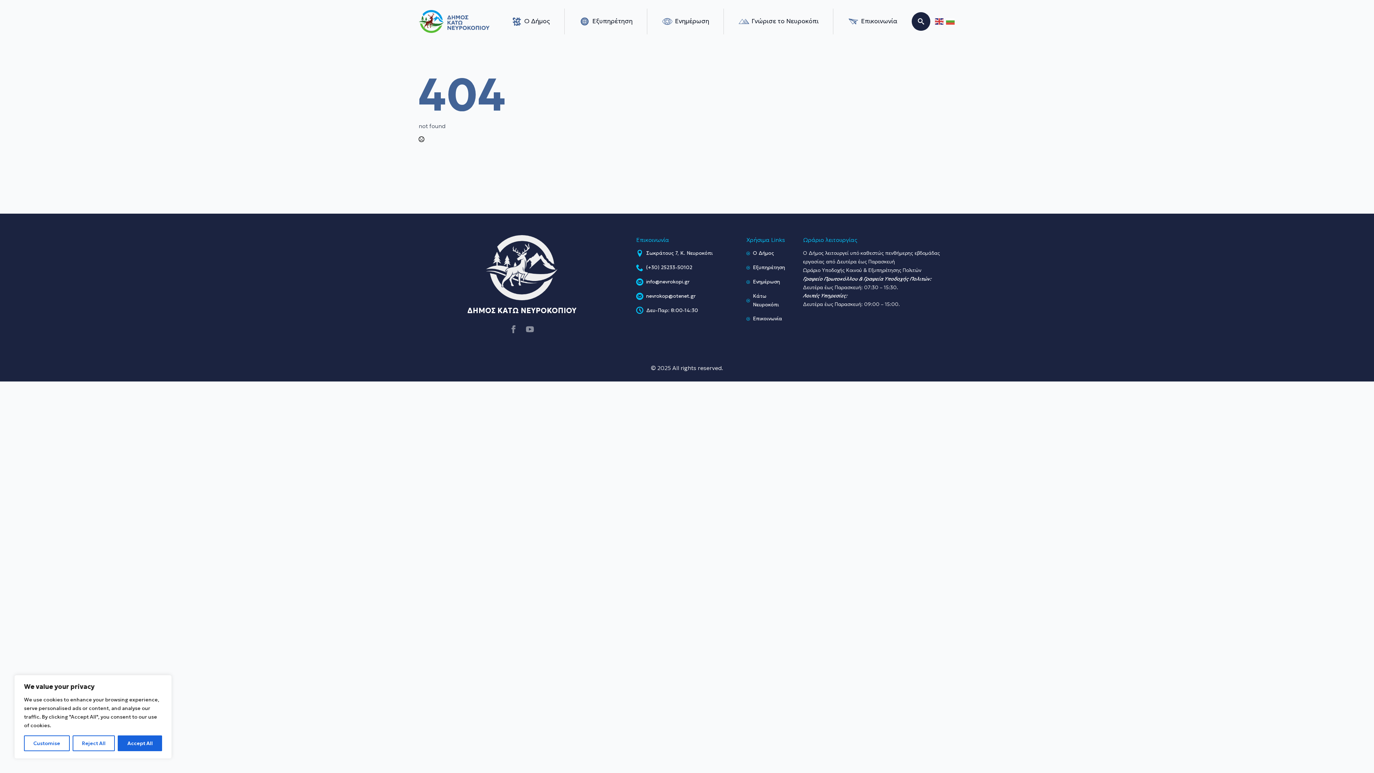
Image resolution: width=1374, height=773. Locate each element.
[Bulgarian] (950, 21)
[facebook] (513, 329)
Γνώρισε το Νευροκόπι (785, 21)
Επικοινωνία (879, 21)
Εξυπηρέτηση (612, 21)
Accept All (140, 743)
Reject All (94, 743)
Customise (46, 743)
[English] (939, 21)
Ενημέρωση (692, 21)
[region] (93, 717)
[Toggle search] (921, 21)
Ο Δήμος (537, 21)
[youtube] (530, 329)
